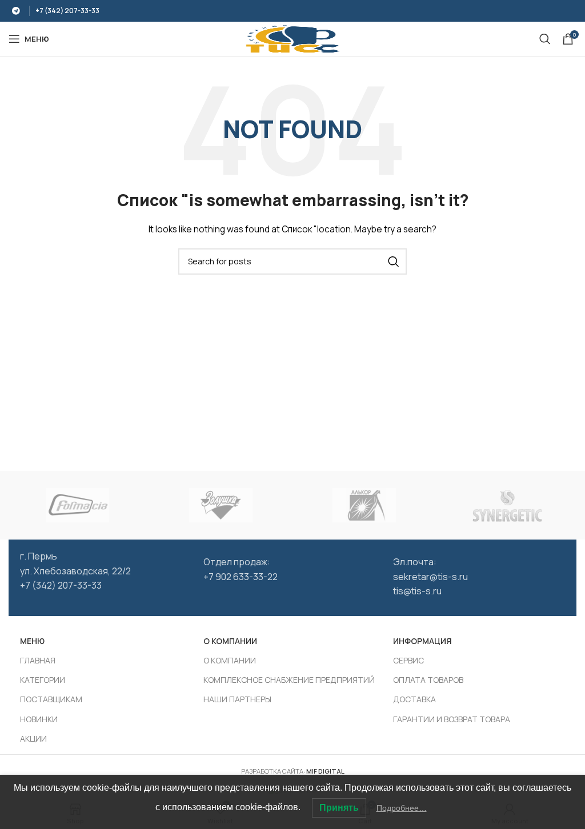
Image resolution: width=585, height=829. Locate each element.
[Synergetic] (507, 505)
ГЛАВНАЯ (37, 660)
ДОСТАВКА (414, 699)
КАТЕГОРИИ (42, 679)
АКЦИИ (33, 738)
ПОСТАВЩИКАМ (51, 699)
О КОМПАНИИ (229, 660)
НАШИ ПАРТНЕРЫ (237, 699)
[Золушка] (220, 505)
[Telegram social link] (16, 10)
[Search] (545, 38)
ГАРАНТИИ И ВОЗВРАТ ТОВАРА (451, 719)
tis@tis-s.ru (417, 591)
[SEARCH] (393, 261)
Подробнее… (401, 807)
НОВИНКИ (39, 719)
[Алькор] (364, 505)
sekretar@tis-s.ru (430, 576)
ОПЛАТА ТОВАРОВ (428, 679)
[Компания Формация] (77, 505)
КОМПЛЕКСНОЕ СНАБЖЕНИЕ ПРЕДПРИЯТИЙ (289, 679)
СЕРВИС (408, 660)
